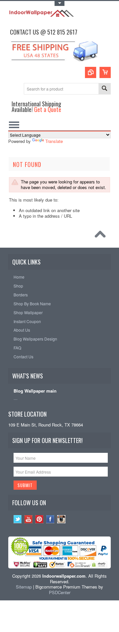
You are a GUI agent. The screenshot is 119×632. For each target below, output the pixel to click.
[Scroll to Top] (102, 236)
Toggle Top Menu (59, 3)
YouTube (28, 519)
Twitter (18, 519)
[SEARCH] (104, 89)
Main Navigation (14, 124)
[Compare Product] (90, 72)
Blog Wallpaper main (35, 391)
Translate (54, 141)
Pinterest (39, 519)
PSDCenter (59, 592)
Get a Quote (47, 109)
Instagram (61, 519)
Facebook (50, 519)
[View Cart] (105, 72)
